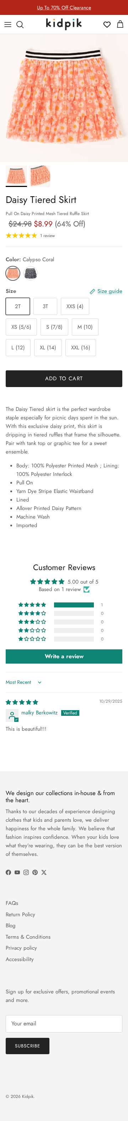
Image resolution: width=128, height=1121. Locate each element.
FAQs (12, 903)
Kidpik (27, 1096)
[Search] (23, 24)
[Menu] (8, 24)
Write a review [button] (64, 656)
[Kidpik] (64, 24)
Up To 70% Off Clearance (64, 7)
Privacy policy (21, 948)
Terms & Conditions (28, 937)
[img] (22, 702)
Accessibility (20, 959)
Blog (11, 925)
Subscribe (27, 1045)
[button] (32, 604)
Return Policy (20, 914)
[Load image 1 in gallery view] (64, 98)
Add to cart (64, 378)
